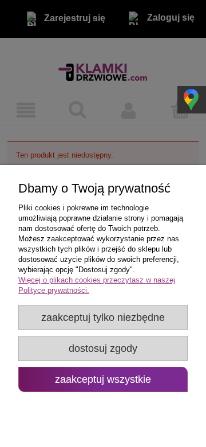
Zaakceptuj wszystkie (103, 379)
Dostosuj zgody (103, 348)
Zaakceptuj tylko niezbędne (103, 317)
